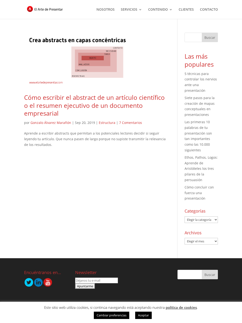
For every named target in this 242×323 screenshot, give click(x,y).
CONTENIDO (158, 10)
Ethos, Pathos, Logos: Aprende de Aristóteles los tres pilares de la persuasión (201, 168)
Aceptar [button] (143, 315)
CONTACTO (209, 10)
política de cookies (181, 307)
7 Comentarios (130, 122)
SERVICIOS (129, 10)
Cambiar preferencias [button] (111, 315)
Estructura (107, 122)
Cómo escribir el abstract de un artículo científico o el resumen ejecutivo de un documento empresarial (94, 105)
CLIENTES (186, 10)
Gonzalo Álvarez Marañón (50, 122)
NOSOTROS (105, 10)
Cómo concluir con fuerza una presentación (199, 193)
